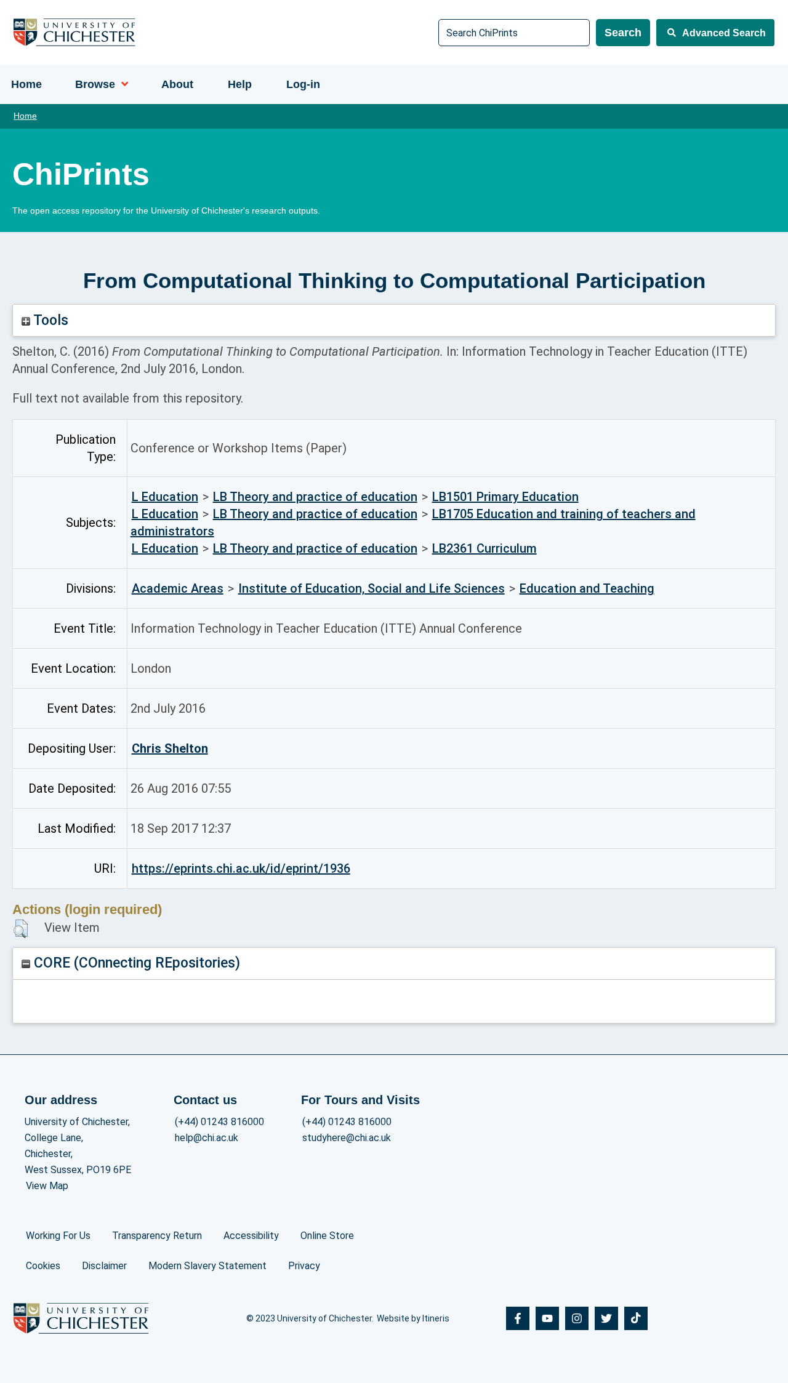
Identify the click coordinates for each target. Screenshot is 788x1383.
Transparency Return (157, 1235)
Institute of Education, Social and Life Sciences (371, 588)
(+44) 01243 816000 (219, 1122)
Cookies (43, 1266)
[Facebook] (517, 1318)
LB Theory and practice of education (315, 496)
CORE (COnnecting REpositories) (135, 963)
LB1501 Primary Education (505, 496)
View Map (47, 1186)
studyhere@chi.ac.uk (346, 1138)
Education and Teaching (587, 588)
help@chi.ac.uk (206, 1138)
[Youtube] (547, 1318)
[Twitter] (606, 1318)
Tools (49, 320)
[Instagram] (577, 1318)
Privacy (304, 1266)
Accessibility (251, 1235)
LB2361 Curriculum (484, 548)
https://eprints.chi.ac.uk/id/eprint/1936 (241, 868)
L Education (165, 496)
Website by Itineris (413, 1318)
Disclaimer (104, 1266)
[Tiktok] (636, 1318)
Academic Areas (177, 588)
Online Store (327, 1235)
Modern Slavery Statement (207, 1266)
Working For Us (58, 1235)
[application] (121, 84)
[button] (21, 929)
